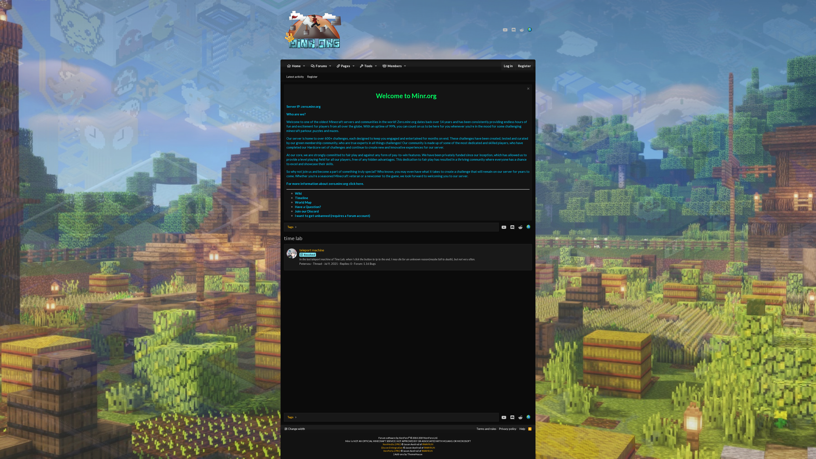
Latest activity (295, 76)
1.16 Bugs (369, 263)
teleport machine (311, 250)
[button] (304, 66)
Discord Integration (392, 447)
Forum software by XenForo (408, 437)
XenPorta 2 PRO (391, 450)
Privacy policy (507, 429)
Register (312, 76)
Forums (321, 66)
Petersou (305, 263)
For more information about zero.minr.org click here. (325, 184)
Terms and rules (486, 429)
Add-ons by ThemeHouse (408, 454)
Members (395, 66)
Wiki (298, 193)
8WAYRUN (427, 444)
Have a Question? (308, 207)
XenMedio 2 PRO (392, 444)
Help (522, 429)
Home (296, 66)
